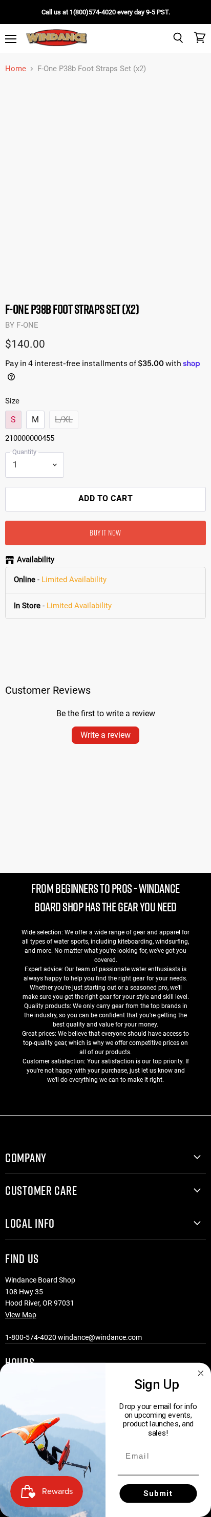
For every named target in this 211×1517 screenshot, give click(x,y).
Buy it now (105, 532)
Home (15, 69)
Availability (35, 559)
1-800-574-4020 (30, 1337)
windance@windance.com (100, 1337)
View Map (20, 1315)
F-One (27, 325)
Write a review (105, 735)
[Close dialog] (200, 1373)
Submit (158, 1493)
